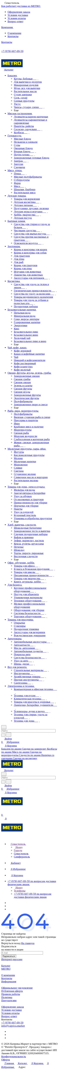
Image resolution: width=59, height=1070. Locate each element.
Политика (6, 997)
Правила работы (10, 994)
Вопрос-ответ (15, 21)
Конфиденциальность (13, 1056)
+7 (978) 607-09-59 (12, 51)
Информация (8, 981)
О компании (14, 33)
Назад (18, 847)
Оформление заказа (19, 11)
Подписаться (9, 956)
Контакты (13, 36)
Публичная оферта (12, 990)
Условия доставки (18, 15)
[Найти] (8, 734)
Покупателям (9, 1000)
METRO (5, 968)
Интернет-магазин (11, 959)
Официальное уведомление (17, 987)
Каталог (5, 965)
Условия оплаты (17, 18)
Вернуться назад (10, 943)
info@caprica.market (13, 1025)
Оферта (5, 1059)
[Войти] (2, 811)
